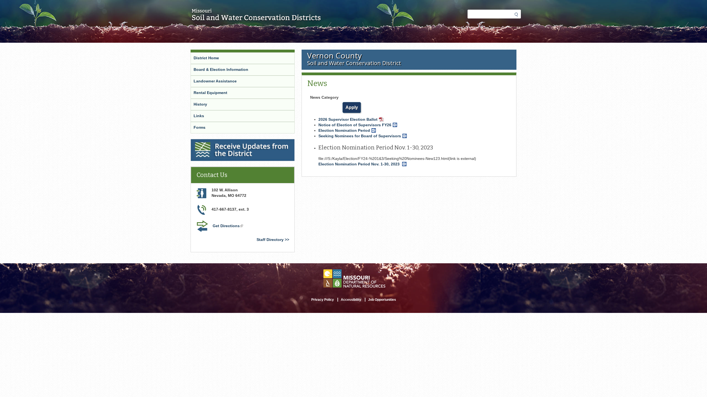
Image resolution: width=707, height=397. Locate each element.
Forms (199, 127)
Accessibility (351, 300)
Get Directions (228, 226)
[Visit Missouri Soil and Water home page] (256, 18)
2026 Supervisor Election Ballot (350, 119)
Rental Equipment (210, 92)
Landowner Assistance (215, 81)
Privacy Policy (322, 300)
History (200, 104)
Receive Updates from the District (223, 142)
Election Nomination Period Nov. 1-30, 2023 (362, 164)
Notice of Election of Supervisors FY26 (357, 125)
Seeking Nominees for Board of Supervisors (362, 136)
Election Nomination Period (347, 130)
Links (199, 116)
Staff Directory (270, 239)
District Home (206, 58)
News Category (324, 97)
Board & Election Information (221, 69)
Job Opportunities (382, 300)
